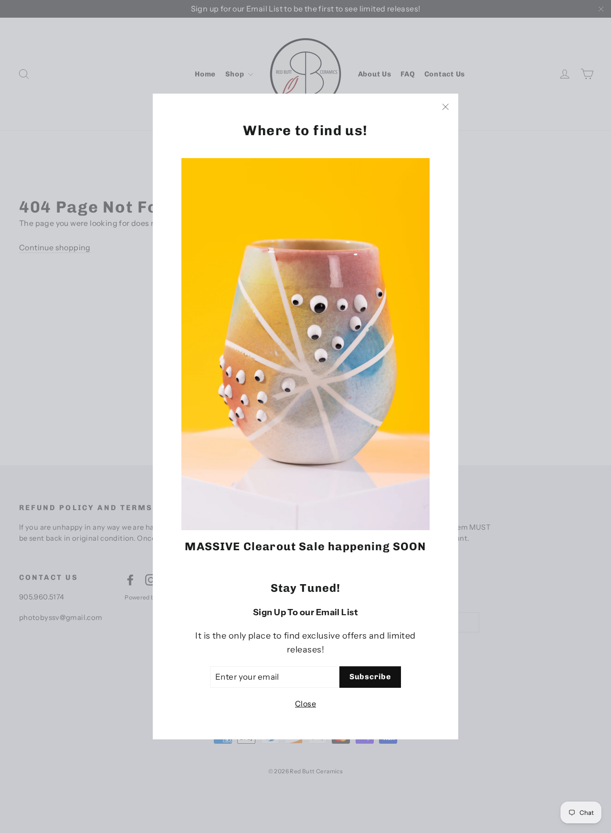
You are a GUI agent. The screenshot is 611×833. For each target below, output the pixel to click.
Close (305, 703)
